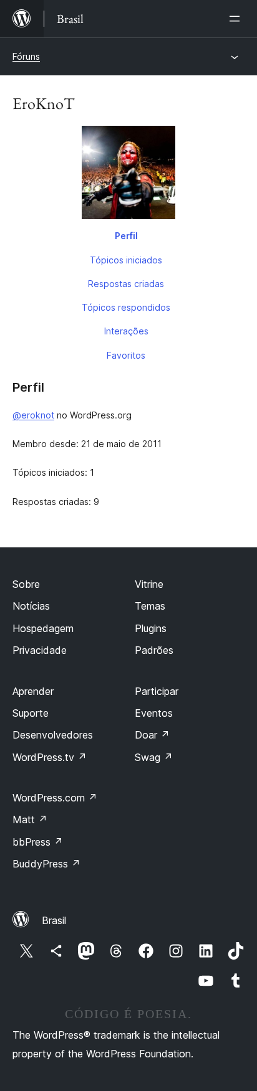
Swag (154, 757)
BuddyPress (46, 863)
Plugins (151, 628)
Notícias (31, 606)
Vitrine (149, 584)
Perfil (126, 235)
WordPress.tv (49, 757)
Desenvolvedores (52, 735)
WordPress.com (54, 797)
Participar (156, 691)
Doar (152, 735)
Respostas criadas (126, 283)
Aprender (33, 691)
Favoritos (126, 355)
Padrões (154, 650)
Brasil (54, 920)
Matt (29, 819)
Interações (126, 331)
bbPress (37, 842)
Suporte (30, 713)
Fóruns (26, 56)
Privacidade (39, 650)
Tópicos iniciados (126, 260)
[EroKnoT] (128, 175)
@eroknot (33, 415)
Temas (150, 606)
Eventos (154, 713)
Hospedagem (43, 628)
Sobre (26, 584)
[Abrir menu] (237, 18)
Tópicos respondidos (126, 307)
